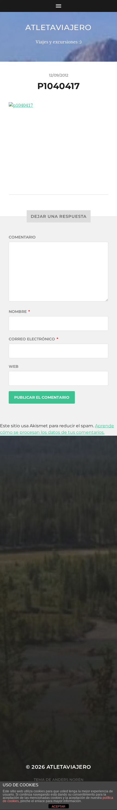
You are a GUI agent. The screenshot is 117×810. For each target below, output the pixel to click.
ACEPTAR (58, 806)
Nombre (19, 311)
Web (14, 366)
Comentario (22, 237)
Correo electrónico (33, 339)
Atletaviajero (58, 27)
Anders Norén (68, 779)
